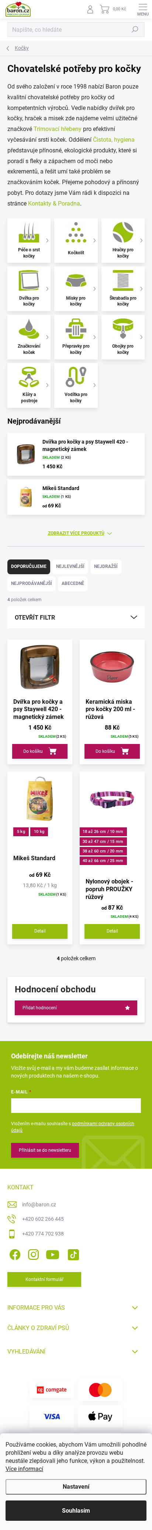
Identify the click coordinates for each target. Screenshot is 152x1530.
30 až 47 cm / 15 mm (103, 841)
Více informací (24, 1468)
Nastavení (76, 1486)
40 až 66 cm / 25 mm (103, 860)
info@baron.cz (39, 1204)
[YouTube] (52, 1253)
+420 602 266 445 (43, 1219)
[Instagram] (32, 1253)
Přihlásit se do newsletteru (45, 1150)
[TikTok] (72, 1253)
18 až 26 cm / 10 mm (103, 831)
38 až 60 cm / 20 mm (103, 851)
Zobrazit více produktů (76, 533)
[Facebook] (13, 1253)
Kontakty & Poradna (54, 203)
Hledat (135, 29)
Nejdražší (106, 566)
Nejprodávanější (31, 583)
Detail (40, 931)
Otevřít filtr (35, 617)
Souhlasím (76, 1510)
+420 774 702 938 (43, 1234)
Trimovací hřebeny (58, 128)
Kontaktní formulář (44, 1279)
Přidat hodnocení (40, 1007)
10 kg (39, 831)
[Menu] (143, 9)
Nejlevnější (70, 566)
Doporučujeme (28, 566)
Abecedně (73, 583)
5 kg (21, 831)
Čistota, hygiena (114, 139)
